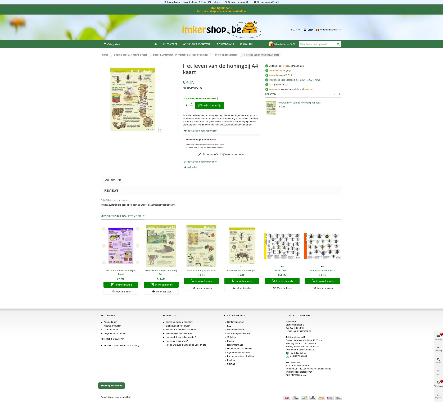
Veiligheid (232, 337)
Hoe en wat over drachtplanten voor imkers (186, 345)
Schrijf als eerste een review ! (114, 200)
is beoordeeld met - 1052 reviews (193, 2)
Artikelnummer (190, 88)
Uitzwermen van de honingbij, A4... (161, 272)
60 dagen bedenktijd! (238, 2)
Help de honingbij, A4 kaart (201, 270)
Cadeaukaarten (111, 329)
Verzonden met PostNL (268, 2)
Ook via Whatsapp (298, 356)
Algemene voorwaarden (238, 352)
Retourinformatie (235, 345)
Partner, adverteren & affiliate (240, 356)
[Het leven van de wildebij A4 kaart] (120, 246)
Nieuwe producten (112, 326)
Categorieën (114, 44)
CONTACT (171, 44)
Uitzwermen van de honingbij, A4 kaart (300, 102)
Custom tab (113, 179)
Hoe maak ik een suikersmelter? (181, 337)
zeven (227, 11)
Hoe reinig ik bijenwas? (177, 341)
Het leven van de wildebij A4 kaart (121, 272)
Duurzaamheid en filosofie (239, 348)
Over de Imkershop (236, 329)
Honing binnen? (221, 8)
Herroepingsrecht (111, 385)
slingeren (215, 11)
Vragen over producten (114, 333)
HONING (248, 44)
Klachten (231, 360)
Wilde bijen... (282, 270)
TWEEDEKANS (226, 44)
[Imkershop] (221, 29)
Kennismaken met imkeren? (179, 333)
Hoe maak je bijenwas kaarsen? (181, 329)
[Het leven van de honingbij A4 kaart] (159, 131)
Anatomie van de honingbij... (241, 270)
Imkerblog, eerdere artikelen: (179, 322)
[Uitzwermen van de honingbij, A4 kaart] (271, 108)
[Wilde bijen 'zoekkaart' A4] (282, 246)
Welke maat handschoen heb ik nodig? (122, 345)
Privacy (230, 341)
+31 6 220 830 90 (298, 353)
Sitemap (231, 364)
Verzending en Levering (238, 333)
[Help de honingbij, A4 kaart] (201, 246)
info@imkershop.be (302, 331)
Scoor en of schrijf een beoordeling (223, 154)
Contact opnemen (235, 322)
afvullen (240, 11)
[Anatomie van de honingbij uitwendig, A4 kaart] (241, 246)
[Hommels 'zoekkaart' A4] (322, 246)
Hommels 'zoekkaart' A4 (322, 270)
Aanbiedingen (110, 322)
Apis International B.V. (296, 375)
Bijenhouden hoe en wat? (178, 326)
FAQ (229, 326)
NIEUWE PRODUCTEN (198, 44)
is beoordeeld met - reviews (294, 80)
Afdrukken (192, 167)
